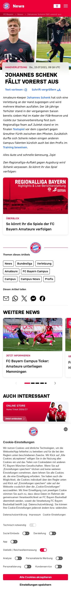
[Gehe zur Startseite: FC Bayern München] (6, 6)
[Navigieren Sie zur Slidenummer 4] (42, 383)
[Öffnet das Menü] (65, 6)
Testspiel (19, 129)
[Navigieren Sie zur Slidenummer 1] (27, 383)
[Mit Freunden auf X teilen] (24, 298)
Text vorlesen (14, 89)
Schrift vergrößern (44, 89)
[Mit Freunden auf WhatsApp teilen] (15, 298)
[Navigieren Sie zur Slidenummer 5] (46, 383)
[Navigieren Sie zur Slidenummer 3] (37, 383)
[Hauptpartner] (57, 6)
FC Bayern (8, 14)
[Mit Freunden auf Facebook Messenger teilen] (33, 298)
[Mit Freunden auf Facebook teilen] (42, 298)
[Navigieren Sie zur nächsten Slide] (55, 383)
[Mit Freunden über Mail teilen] (6, 298)
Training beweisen (15, 147)
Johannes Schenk (38, 97)
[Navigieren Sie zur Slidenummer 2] (33, 383)
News (20, 14)
